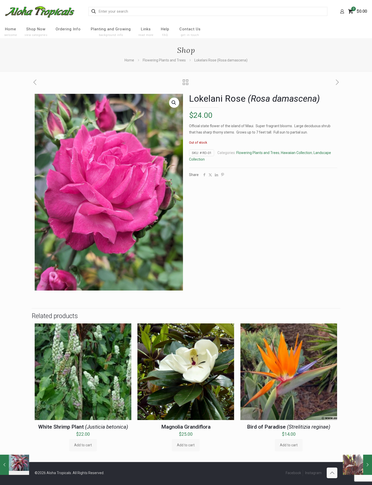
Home (129, 60)
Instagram (313, 473)
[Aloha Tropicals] (39, 11)
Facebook (293, 473)
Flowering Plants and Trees (164, 60)
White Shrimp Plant (83, 427)
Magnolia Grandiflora (186, 427)
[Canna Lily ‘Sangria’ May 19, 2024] (357, 465)
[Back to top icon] (332, 473)
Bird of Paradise (288, 427)
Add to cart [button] (83, 445)
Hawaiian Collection (296, 153)
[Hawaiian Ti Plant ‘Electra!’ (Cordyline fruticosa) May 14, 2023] (14, 465)
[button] (174, 103)
